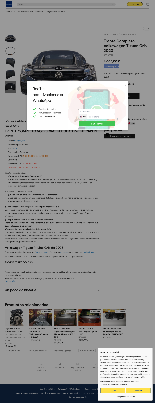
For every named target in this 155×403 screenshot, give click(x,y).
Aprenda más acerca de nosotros (113, 384)
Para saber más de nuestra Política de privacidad (119, 381)
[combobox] (83, 116)
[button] (112, 390)
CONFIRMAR (97, 124)
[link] (125, 395)
